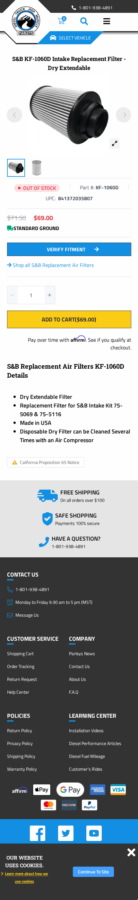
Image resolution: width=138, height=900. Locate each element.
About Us (77, 679)
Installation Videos (86, 730)
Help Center (18, 692)
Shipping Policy (21, 756)
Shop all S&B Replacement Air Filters (53, 265)
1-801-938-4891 (96, 7)
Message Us (27, 615)
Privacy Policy (20, 743)
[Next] (123, 115)
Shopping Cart (20, 653)
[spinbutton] (31, 295)
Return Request (22, 679)
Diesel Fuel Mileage (87, 756)
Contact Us (79, 666)
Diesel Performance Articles (95, 743)
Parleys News (82, 653)
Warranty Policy (22, 769)
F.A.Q (73, 692)
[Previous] (14, 115)
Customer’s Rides (85, 769)
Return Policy (19, 730)
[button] (12, 295)
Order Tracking (20, 666)
